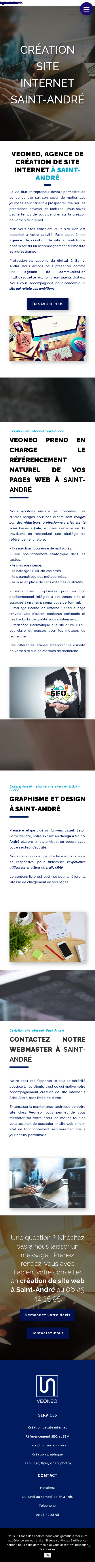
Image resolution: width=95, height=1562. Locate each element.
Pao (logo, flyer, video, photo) (48, 1463)
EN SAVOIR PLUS (48, 304)
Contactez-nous (47, 1333)
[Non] (89, 1546)
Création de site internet (47, 1427)
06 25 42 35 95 (58, 1294)
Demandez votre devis (47, 1315)
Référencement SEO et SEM (47, 1436)
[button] (86, 8)
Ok (47, 1555)
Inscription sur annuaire (47, 1445)
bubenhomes (10, 2)
